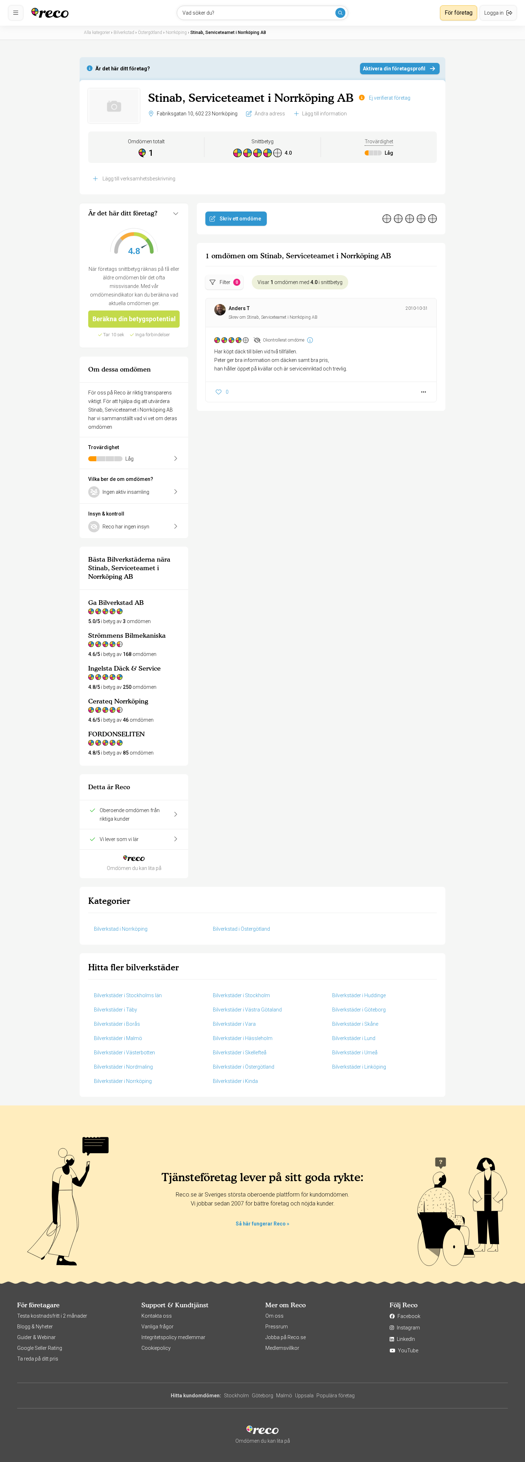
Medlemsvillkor (282, 1348)
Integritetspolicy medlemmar (173, 1337)
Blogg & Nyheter (35, 1326)
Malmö (284, 1395)
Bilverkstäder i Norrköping (123, 1081)
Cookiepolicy (156, 1348)
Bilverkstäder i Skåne (355, 1024)
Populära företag (335, 1395)
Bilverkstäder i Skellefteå (239, 1052)
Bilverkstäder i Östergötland (243, 1067)
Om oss (274, 1316)
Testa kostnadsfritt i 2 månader (52, 1316)
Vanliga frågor (157, 1326)
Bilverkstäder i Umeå (355, 1052)
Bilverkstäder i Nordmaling (123, 1067)
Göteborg (262, 1395)
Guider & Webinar (36, 1337)
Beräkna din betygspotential (134, 319)
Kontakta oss (156, 1316)
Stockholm (236, 1395)
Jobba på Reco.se (285, 1337)
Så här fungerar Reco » (262, 1224)
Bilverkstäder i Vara (234, 1024)
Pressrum (276, 1326)
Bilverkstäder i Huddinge (359, 995)
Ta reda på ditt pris (37, 1359)
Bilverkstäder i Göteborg (359, 1010)
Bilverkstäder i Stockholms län (128, 995)
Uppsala (304, 1395)
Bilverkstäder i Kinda (235, 1081)
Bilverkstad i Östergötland (241, 929)
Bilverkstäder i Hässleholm (242, 1038)
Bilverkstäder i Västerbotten (124, 1052)
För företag (458, 12)
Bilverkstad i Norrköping (121, 929)
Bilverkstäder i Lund (353, 1038)
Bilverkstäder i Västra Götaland (247, 1010)
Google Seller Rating (39, 1348)
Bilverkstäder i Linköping (359, 1067)
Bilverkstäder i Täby (115, 1010)
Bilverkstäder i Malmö (118, 1038)
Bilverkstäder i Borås (117, 1024)
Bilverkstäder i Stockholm (241, 995)
